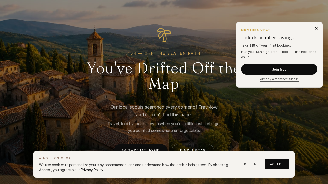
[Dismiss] (316, 28)
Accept (277, 164)
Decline (251, 164)
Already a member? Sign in (279, 79)
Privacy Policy (92, 170)
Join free (279, 69)
